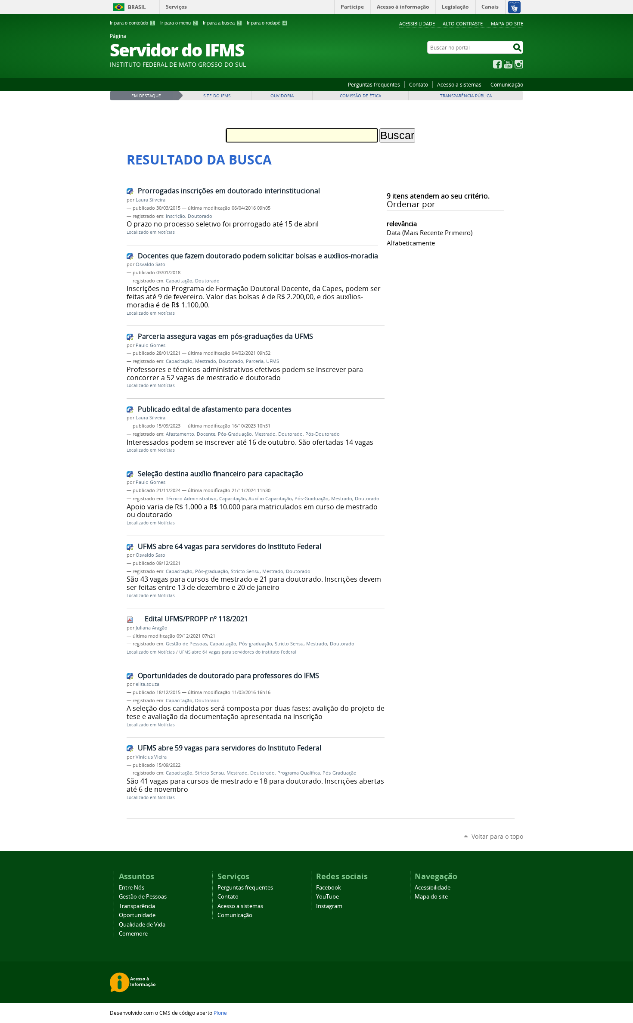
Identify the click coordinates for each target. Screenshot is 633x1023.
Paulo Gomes (150, 345)
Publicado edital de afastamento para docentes (215, 409)
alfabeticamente (411, 243)
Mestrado (205, 361)
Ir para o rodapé (266, 22)
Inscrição (175, 216)
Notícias (166, 232)
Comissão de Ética (360, 96)
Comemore (133, 933)
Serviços (176, 6)
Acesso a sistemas (459, 84)
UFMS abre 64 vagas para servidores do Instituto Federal (229, 546)
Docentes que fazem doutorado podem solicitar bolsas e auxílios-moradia (258, 255)
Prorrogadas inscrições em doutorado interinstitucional (229, 190)
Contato (418, 84)
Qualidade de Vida (142, 924)
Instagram (519, 64)
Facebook (497, 64)
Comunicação (506, 84)
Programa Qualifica (298, 773)
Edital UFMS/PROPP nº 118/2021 (196, 618)
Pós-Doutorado (322, 434)
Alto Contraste (463, 23)
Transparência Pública (466, 96)
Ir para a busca (221, 22)
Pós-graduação (211, 571)
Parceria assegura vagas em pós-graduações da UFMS (225, 336)
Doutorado (200, 216)
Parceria (255, 361)
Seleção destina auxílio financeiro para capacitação (220, 473)
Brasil (137, 7)
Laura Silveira (150, 200)
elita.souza (147, 684)
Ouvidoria (282, 96)
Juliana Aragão (152, 628)
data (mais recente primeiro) (429, 232)
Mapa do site (507, 23)
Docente (206, 434)
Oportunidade (137, 915)
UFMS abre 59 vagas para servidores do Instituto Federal (229, 748)
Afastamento (180, 434)
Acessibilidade (417, 23)
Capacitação (179, 281)
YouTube (508, 64)
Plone (220, 1012)
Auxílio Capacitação (270, 499)
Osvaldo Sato (150, 264)
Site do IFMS (216, 96)
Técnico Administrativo (191, 499)
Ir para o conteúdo (132, 22)
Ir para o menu (178, 22)
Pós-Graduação (235, 434)
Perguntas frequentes (374, 84)
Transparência (137, 906)
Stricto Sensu (245, 571)
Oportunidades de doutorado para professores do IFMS (228, 675)
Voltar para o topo (497, 836)
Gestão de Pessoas (186, 644)
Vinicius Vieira (151, 757)
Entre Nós (131, 887)
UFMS (272, 361)
